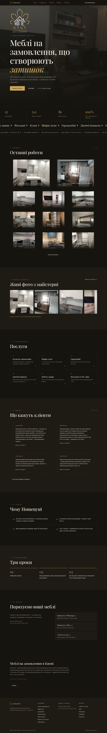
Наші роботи (41, 722)
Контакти (67, 2)
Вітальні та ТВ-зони (43, 719)
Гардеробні (41, 712)
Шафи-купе (42, 2)
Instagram (81, 714)
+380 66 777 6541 (83, 706)
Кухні (35, 2)
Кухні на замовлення (43, 706)
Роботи (51, 2)
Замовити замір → (17, 88)
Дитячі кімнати (42, 714)
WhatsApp (31, 88)
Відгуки (58, 2)
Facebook (81, 717)
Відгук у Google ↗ (21, 445)
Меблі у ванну (41, 717)
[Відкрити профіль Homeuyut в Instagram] (21, 302)
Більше (15, 685)
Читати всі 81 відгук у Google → (21, 479)
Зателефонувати (90, 2)
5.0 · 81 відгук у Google (44, 88)
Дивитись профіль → (91, 279)
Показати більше (53, 255)
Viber (80, 709)
